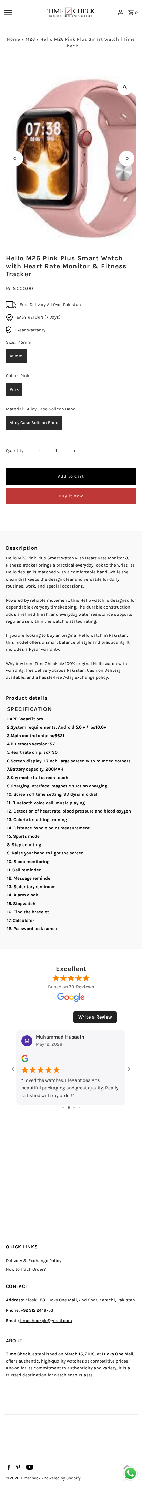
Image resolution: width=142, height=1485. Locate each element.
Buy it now (71, 495)
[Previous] (15, 158)
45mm (16, 355)
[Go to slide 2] (69, 1107)
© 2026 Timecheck (24, 1478)
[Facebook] (8, 1468)
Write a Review (95, 1017)
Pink (14, 389)
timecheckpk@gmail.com (46, 1320)
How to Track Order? (26, 1269)
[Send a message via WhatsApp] (130, 1473)
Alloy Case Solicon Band (34, 422)
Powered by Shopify (62, 1478)
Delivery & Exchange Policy (33, 1260)
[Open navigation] (22, 12)
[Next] (126, 158)
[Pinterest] (17, 1468)
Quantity (14, 450)
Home (13, 39)
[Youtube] (28, 1468)
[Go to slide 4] (79, 1107)
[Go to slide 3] (74, 1107)
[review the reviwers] (24, 1061)
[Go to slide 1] (63, 1107)
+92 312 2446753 (37, 1310)
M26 (30, 39)
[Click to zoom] (125, 87)
